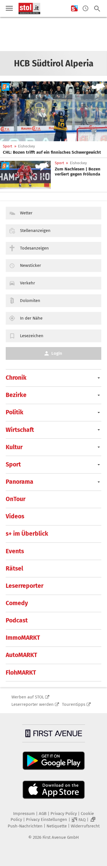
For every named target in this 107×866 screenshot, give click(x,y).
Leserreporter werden (32, 704)
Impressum (24, 813)
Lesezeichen (31, 335)
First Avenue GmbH (61, 837)
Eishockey (26, 146)
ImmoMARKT (23, 637)
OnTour (15, 499)
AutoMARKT (21, 655)
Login (56, 353)
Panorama (19, 481)
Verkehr (27, 283)
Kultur (14, 447)
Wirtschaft (20, 430)
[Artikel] (53, 111)
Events (15, 551)
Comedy (17, 603)
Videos (15, 516)
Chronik (16, 377)
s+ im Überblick (27, 533)
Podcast (17, 620)
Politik (14, 412)
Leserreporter (24, 586)
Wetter (26, 213)
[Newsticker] (85, 9)
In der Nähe (31, 318)
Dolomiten (30, 300)
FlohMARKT (21, 672)
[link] (52, 152)
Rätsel (14, 568)
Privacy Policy (64, 813)
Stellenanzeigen (35, 230)
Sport (7, 146)
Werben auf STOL (27, 697)
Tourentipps (73, 704)
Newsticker (30, 265)
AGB (43, 813)
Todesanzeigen (34, 248)
